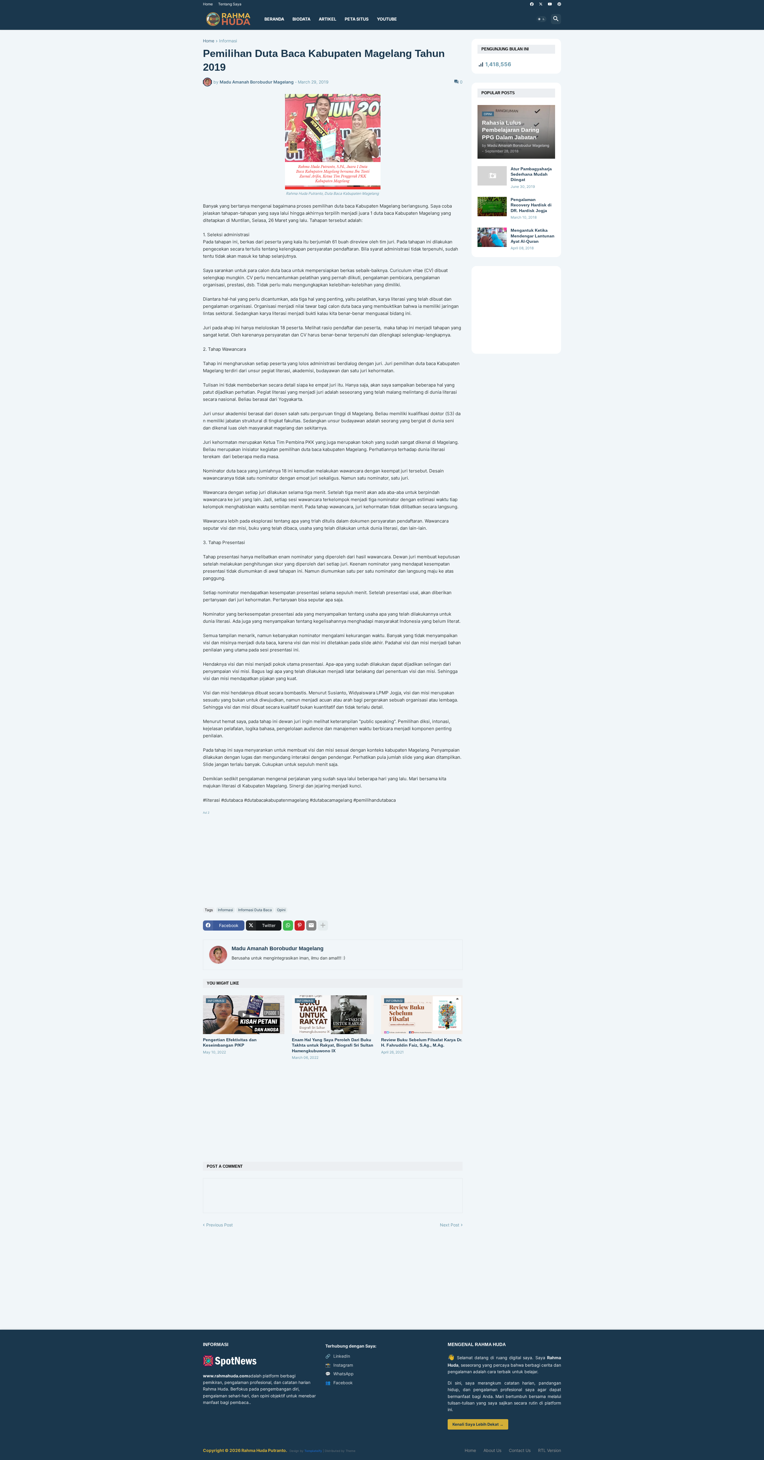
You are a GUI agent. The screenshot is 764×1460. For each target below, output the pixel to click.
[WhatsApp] (288, 925)
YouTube (387, 18)
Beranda (274, 18)
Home (208, 4)
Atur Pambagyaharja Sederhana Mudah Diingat (531, 174)
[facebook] (532, 4)
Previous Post (219, 1224)
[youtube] (550, 4)
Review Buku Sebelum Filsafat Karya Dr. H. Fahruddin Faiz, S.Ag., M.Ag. (421, 1042)
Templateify (313, 1451)
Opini (281, 910)
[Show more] (323, 925)
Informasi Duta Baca (255, 910)
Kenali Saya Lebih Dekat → (477, 1424)
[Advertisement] (333, 858)
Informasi (228, 41)
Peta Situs (357, 18)
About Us (492, 1450)
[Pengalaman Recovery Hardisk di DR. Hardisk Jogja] (492, 206)
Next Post (449, 1224)
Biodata (301, 18)
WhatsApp (339, 1373)
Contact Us (520, 1450)
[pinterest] (559, 4)
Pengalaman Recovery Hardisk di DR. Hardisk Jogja (531, 205)
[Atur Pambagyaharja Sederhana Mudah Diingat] (492, 176)
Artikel (327, 18)
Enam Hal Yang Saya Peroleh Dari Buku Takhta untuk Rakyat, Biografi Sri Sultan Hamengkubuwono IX (332, 1045)
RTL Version (549, 1450)
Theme (350, 1451)
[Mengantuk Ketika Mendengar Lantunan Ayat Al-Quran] (492, 237)
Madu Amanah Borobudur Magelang (278, 948)
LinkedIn (337, 1356)
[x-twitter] (541, 4)
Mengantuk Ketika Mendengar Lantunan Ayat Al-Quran (532, 235)
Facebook (339, 1382)
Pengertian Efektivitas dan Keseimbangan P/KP (230, 1042)
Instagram (339, 1365)
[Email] (311, 925)
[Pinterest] (300, 925)
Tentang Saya (229, 4)
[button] (541, 19)
